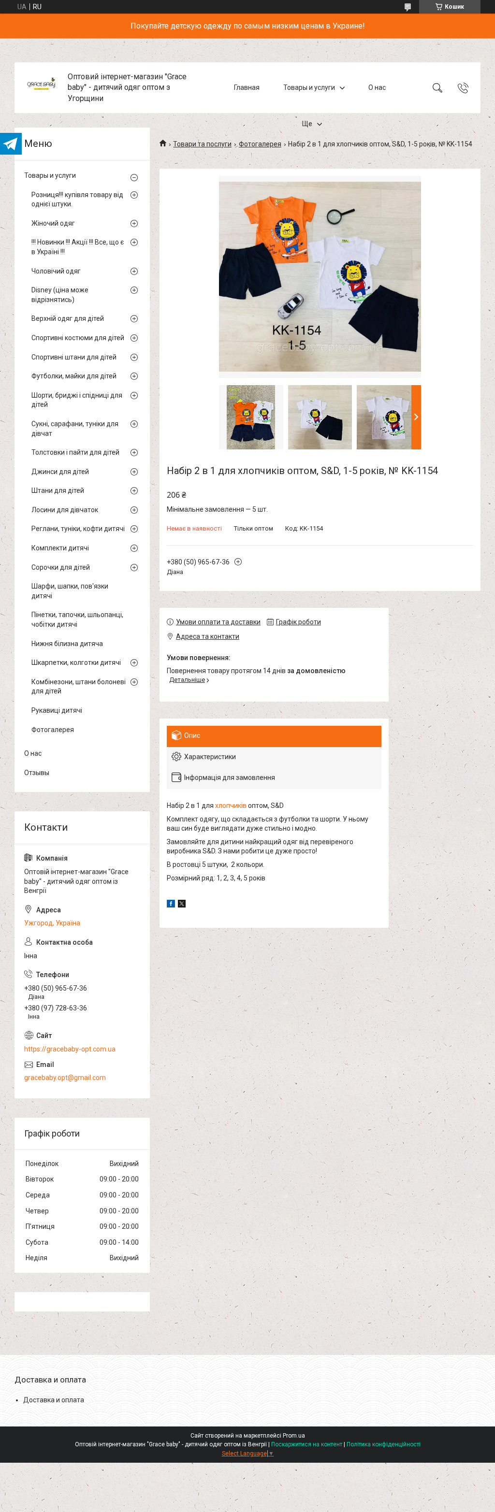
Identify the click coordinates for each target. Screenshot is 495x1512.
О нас (377, 87)
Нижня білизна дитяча (67, 644)
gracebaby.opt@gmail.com (65, 1077)
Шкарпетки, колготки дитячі (76, 662)
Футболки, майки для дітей (73, 376)
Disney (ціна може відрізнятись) (59, 294)
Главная (247, 87)
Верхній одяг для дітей (67, 318)
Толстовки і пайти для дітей (75, 452)
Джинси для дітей (60, 471)
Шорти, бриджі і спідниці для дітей (76, 400)
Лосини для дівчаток (64, 510)
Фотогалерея (260, 144)
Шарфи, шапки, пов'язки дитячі (69, 591)
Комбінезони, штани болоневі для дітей (78, 686)
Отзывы (36, 773)
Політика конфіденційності (384, 1444)
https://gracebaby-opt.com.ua (70, 1049)
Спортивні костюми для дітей (77, 338)
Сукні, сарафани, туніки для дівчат (74, 428)
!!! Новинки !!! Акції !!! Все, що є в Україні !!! (77, 247)
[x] (182, 905)
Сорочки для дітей (60, 567)
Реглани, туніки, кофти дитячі (78, 529)
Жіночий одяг (53, 223)
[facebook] (171, 905)
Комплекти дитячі (60, 548)
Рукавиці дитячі (56, 710)
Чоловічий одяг (56, 271)
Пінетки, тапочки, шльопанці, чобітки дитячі (77, 619)
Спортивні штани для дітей (73, 357)
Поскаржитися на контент (306, 1444)
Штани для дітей (57, 490)
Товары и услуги (309, 87)
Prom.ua (294, 1435)
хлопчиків (231, 805)
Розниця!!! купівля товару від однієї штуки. (77, 199)
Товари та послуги (202, 144)
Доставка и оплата (53, 1400)
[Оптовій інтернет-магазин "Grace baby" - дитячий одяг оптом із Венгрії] (42, 88)
